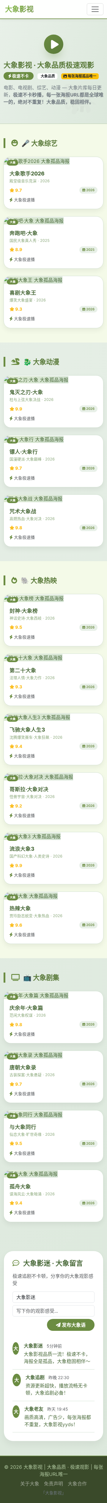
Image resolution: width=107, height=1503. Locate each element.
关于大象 (29, 1484)
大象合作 (77, 1484)
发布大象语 (73, 1325)
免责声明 (53, 1484)
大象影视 (19, 9)
